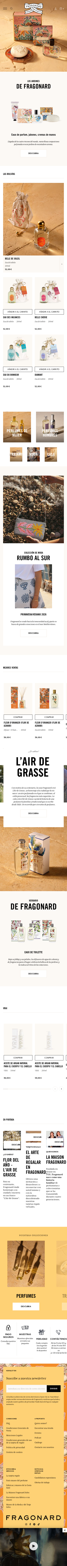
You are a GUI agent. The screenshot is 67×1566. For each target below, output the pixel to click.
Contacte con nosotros (44, 1447)
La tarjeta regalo (13, 1476)
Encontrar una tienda (44, 1428)
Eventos (38, 1433)
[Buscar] (11, 8)
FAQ (8, 1423)
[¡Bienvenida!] (33, 8)
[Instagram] (26, 1524)
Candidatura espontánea (45, 1478)
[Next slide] (61, 1088)
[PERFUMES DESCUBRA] (26, 1264)
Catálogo (38, 1442)
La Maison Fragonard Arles (17, 1493)
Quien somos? (41, 1423)
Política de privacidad (15, 1447)
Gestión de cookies (14, 1452)
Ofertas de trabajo (42, 1483)
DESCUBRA (33, 153)
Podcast (38, 1438)
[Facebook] (30, 1524)
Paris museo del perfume (17, 1480)
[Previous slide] (55, 1088)
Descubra (33, 813)
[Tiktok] (39, 1524)
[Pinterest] (34, 1524)
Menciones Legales (14, 1435)
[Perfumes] (26, 1264)
